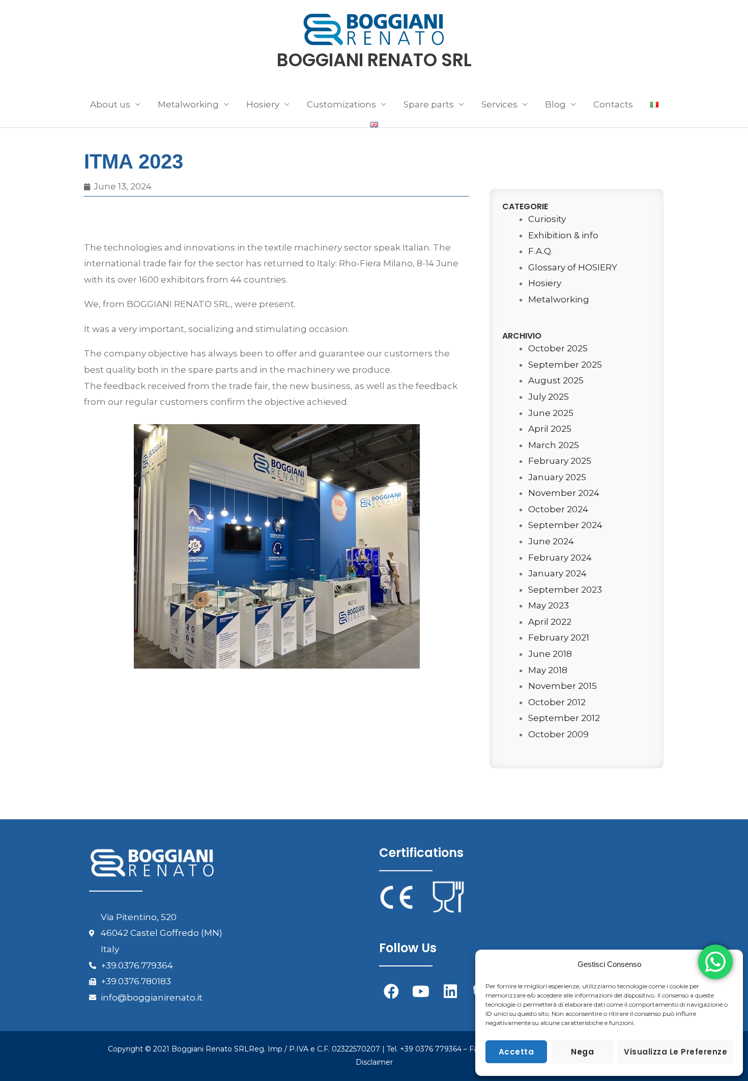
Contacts (613, 104)
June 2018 (550, 654)
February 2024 (560, 557)
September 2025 (565, 364)
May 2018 (547, 670)
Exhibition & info (563, 235)
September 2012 (564, 718)
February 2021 (558, 637)
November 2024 (563, 493)
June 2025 (550, 413)
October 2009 (558, 734)
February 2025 (559, 461)
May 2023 (548, 605)
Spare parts (429, 104)
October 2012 (557, 702)
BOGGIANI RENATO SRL (374, 59)
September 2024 (565, 525)
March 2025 (553, 445)
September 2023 (565, 590)
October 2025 (558, 348)
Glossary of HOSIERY (572, 267)
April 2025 (549, 429)
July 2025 (548, 397)
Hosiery (544, 283)
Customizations (341, 104)
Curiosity (547, 219)
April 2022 (549, 622)
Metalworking (558, 299)
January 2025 (557, 477)
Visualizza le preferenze (675, 1051)
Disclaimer (374, 1062)
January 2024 (557, 573)
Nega (582, 1051)
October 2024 (558, 509)
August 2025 (556, 380)
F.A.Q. (540, 251)
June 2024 (551, 541)
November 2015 (562, 686)
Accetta (516, 1051)
